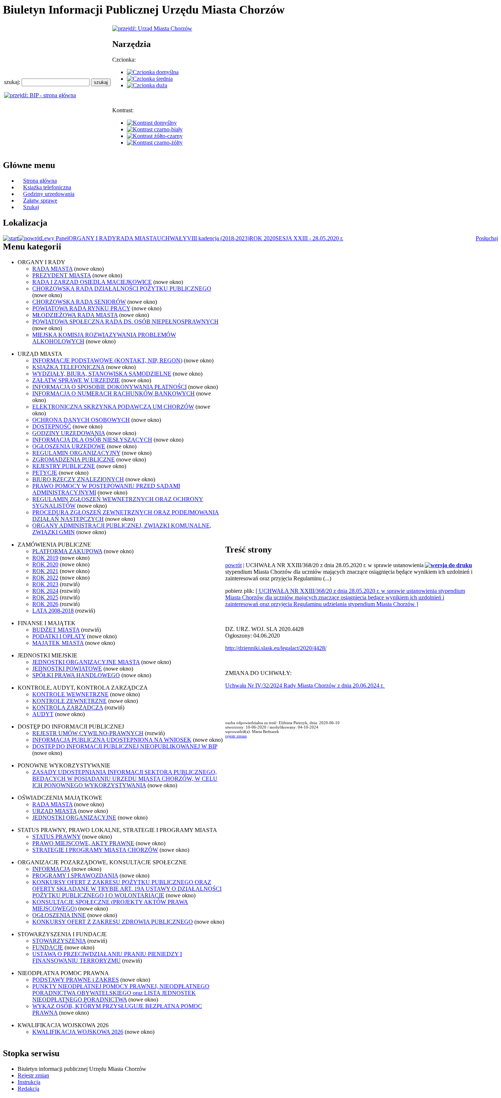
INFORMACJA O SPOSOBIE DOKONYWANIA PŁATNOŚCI (109, 387)
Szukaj (31, 207)
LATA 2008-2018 (53, 611)
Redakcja (28, 1089)
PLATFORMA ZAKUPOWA (67, 551)
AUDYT (43, 714)
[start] (10, 238)
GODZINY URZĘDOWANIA (68, 433)
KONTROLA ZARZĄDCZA (67, 707)
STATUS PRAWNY (56, 836)
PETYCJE (44, 473)
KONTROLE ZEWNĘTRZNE (69, 701)
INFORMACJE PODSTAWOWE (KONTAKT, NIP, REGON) (107, 360)
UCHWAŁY (172, 238)
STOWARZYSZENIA (59, 941)
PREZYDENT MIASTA (61, 275)
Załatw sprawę (40, 200)
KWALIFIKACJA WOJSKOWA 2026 (77, 1032)
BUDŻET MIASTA (56, 630)
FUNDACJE (47, 947)
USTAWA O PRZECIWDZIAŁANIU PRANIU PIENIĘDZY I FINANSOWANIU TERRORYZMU (107, 957)
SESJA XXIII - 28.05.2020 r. (309, 238)
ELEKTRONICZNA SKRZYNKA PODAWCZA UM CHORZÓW (113, 407)
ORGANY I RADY (92, 238)
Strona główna (40, 181)
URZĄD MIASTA (54, 811)
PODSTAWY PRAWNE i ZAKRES (75, 980)
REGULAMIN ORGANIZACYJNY (76, 453)
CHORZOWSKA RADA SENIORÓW (79, 302)
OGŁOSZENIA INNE (59, 915)
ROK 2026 (45, 604)
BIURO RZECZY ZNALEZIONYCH (78, 479)
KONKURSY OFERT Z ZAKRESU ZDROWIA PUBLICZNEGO (112, 922)
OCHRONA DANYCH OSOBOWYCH (81, 420)
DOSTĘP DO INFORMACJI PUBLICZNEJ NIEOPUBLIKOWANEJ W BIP (124, 746)
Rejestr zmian (33, 1075)
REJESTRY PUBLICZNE (63, 466)
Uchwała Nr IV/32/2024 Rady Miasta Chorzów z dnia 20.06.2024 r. (305, 685)
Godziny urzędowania (48, 194)
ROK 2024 (45, 591)
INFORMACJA (51, 869)
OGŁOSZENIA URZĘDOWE (68, 446)
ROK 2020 (262, 238)
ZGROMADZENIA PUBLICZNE (73, 459)
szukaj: (13, 82)
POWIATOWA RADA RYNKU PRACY (81, 308)
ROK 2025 (45, 597)
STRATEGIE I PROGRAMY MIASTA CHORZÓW (95, 850)
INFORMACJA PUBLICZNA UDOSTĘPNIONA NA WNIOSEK (111, 740)
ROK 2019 (45, 558)
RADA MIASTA (136, 238)
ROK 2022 (45, 577)
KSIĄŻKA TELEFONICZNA (68, 367)
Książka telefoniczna (47, 187)
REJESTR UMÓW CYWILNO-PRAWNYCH (87, 733)
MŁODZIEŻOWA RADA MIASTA (75, 315)
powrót (233, 565)
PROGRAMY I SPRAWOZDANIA (75, 875)
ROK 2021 (45, 571)
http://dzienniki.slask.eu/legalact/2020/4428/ (275, 648)
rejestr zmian (236, 736)
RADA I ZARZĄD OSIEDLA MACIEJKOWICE (92, 282)
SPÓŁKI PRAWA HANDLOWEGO (76, 675)
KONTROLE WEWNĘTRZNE (70, 694)
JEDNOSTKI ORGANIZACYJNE (74, 817)
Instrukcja (29, 1082)
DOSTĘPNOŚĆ (51, 426)
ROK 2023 (45, 584)
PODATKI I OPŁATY (58, 636)
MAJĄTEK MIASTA (58, 643)
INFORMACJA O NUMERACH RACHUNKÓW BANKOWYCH (113, 393)
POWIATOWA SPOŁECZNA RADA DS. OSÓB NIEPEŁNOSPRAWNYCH (125, 321)
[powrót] (29, 238)
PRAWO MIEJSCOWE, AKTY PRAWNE (83, 843)
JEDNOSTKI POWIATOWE (67, 668)
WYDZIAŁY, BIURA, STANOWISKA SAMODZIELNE (101, 374)
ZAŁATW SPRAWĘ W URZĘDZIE (76, 380)
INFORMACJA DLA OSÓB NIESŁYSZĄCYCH (92, 440)
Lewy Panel (55, 238)
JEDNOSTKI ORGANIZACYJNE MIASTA (86, 662)
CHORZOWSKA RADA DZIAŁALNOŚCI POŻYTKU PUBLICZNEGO (121, 288)
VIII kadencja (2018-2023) (218, 238)
